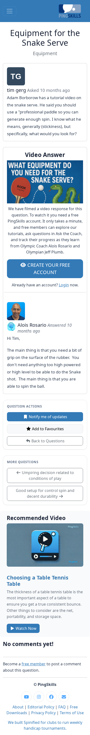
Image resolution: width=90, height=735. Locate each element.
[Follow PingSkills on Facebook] (51, 696)
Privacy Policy (43, 712)
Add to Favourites (47, 428)
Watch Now (25, 628)
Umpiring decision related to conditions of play (47, 475)
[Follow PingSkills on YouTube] (26, 696)
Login (64, 285)
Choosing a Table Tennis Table (37, 580)
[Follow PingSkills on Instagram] (39, 696)
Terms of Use (72, 712)
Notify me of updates (47, 416)
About (18, 707)
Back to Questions (47, 441)
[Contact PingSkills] (64, 696)
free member (34, 664)
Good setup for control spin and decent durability (45, 493)
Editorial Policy (41, 707)
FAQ (62, 707)
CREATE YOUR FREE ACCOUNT (48, 268)
